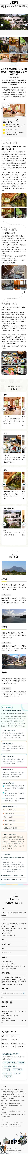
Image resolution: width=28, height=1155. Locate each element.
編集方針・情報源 (17, 1150)
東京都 (14, 1114)
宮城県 (14, 1096)
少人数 (12, 1046)
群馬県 (4, 1116)
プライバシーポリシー (19, 1148)
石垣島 (20, 1105)
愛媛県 (8, 1091)
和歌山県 (15, 1111)
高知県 (17, 1091)
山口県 (9, 1089)
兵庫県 (10, 1111)
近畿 (2, 1111)
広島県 (21, 1089)
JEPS (10, 1152)
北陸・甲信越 (4, 1100)
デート (5, 1039)
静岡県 (18, 1103)
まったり (6, 1043)
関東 (2, 1114)
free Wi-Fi (6, 1036)
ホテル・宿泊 (9, 1066)
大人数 (22, 1043)
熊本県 (4, 1094)
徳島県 (4, 1091)
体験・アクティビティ (15, 1126)
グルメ (2, 1122)
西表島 (4, 1107)
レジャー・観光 (4, 1126)
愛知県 (14, 1103)
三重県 (6, 1103)
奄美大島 (15, 1093)
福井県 (4, 1102)
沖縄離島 (16, 1105)
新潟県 (18, 1100)
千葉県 (6, 1114)
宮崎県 (19, 1093)
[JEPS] (14, 2)
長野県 (8, 1102)
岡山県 (13, 1089)
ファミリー (13, 1039)
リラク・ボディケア (13, 1124)
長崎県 (12, 1094)
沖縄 (2, 1105)
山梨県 (14, 1100)
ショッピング (9, 1122)
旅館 (6, 1070)
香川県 (12, 1091)
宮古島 (6, 1105)
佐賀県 (6, 1093)
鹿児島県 (17, 1094)
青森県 (12, 1098)
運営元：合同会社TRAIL (7, 1148)
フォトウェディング (18, 1122)
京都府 (6, 1111)
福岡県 (8, 1094)
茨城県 (8, 1116)
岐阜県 (10, 1103)
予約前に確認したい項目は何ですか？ (12, 879)
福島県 (20, 1063)
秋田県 (8, 1098)
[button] (4, 409)
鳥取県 (21, 1091)
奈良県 (24, 1111)
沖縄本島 (11, 1105)
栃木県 (18, 1114)
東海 (2, 1103)
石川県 (22, 1100)
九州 (2, 1093)
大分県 (10, 1093)
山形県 (18, 1096)
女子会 (5, 1046)
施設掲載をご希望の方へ (5, 1153)
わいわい (14, 1043)
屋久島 (24, 1093)
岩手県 (22, 1096)
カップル (15, 1036)
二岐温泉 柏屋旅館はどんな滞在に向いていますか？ (13, 858)
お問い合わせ (9, 1150)
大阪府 (19, 1111)
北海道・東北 (9, 1063)
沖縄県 (2, 1109)
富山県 (10, 1100)
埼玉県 (10, 1114)
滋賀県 (4, 1112)
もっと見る (14, 64)
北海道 (10, 1096)
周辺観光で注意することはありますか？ (13, 875)
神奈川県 (24, 1114)
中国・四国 (3, 1089)
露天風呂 (20, 1046)
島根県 (17, 1089)
